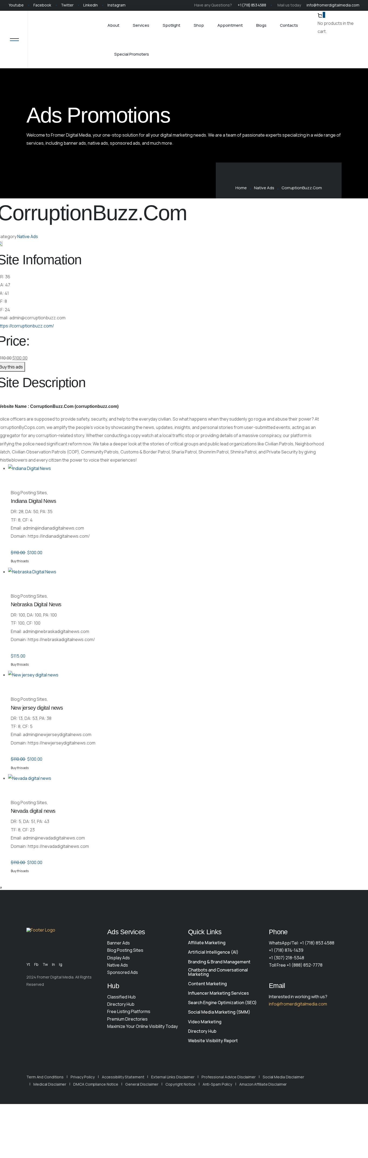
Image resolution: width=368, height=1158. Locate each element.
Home (241, 188)
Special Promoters (131, 54)
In (53, 964)
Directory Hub (120, 1004)
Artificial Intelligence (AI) (213, 952)
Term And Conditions (45, 1076)
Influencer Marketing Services (218, 993)
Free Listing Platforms (128, 1011)
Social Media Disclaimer (283, 1076)
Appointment (230, 25)
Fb (36, 964)
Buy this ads (20, 561)
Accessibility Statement (123, 1076)
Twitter (67, 5)
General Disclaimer (141, 1084)
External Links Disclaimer (173, 1076)
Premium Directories (127, 1019)
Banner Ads (118, 943)
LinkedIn (90, 5)
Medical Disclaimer (49, 1084)
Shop (199, 25)
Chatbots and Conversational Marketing (218, 972)
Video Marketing (204, 1022)
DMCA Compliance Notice (95, 1084)
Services (141, 25)
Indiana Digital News (33, 501)
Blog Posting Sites (125, 950)
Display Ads (118, 958)
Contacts (289, 25)
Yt (28, 964)
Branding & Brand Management (219, 962)
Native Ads (264, 188)
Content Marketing (207, 983)
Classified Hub (121, 997)
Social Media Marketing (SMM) (219, 1012)
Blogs (261, 25)
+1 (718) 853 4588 (252, 5)
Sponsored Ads (122, 972)
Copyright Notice (180, 1084)
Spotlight (171, 25)
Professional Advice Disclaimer (229, 1076)
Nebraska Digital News (36, 604)
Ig (60, 964)
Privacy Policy (83, 1076)
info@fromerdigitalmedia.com (333, 5)
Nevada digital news (33, 811)
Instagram (116, 5)
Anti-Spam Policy (217, 1084)
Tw (45, 964)
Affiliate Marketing (206, 942)
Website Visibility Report (213, 1040)
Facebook (42, 5)
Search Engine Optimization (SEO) (222, 1002)
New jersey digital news (37, 708)
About (113, 25)
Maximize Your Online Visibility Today (142, 1026)
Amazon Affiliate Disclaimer (263, 1084)
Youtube (16, 5)
